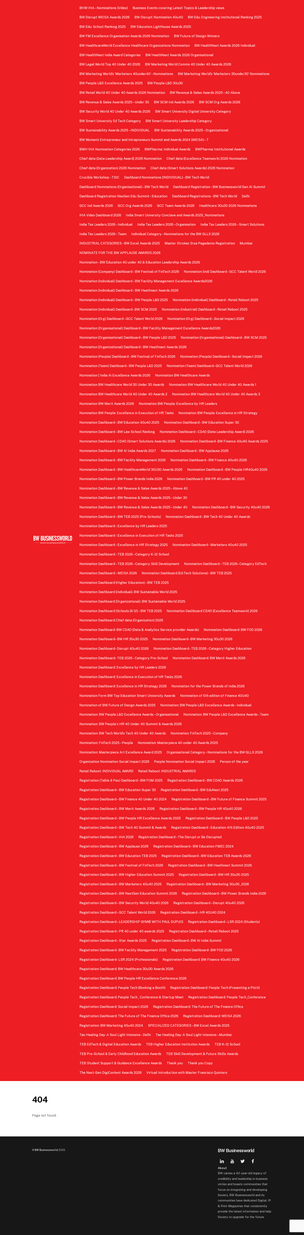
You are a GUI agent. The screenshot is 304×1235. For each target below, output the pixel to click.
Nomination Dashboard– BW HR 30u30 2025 (113, 639)
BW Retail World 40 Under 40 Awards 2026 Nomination (122, 93)
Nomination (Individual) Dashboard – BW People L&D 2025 (123, 300)
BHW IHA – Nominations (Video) (103, 8)
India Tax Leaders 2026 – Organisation (166, 224)
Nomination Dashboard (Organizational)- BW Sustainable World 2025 (132, 601)
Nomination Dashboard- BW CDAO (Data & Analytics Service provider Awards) (139, 630)
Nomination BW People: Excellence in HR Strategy (217, 413)
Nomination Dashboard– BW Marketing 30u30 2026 (192, 639)
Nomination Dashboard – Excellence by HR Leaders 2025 (123, 526)
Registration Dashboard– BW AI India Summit (186, 941)
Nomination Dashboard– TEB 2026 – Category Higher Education (202, 649)
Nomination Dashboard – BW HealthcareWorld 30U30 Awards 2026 (130, 470)
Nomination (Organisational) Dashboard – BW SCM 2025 (224, 338)
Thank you (175, 1063)
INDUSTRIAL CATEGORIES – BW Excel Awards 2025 (119, 243)
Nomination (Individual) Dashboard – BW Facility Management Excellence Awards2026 (145, 281)
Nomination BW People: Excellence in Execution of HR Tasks (126, 413)
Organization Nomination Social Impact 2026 (114, 762)
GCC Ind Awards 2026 (96, 206)
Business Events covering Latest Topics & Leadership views (178, 8)
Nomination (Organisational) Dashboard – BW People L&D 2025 (127, 338)
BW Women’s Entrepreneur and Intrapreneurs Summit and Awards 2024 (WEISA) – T (144, 140)
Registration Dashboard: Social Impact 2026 (113, 1007)
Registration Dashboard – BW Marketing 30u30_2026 (207, 884)
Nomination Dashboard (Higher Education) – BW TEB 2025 (124, 583)
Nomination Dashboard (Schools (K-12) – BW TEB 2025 (120, 611)
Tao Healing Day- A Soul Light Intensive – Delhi (115, 1035)
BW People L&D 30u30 (165, 83)
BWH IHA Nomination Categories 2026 (109, 149)
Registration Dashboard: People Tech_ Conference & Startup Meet (131, 997)
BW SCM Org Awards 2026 (219, 102)
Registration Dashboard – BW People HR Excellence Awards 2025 (130, 818)
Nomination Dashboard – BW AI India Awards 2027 (117, 451)
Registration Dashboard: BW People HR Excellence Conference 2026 (133, 978)
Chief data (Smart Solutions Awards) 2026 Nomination (192, 168)
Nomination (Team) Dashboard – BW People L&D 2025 (120, 366)
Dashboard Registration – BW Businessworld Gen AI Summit (219, 187)
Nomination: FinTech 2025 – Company (199, 733)
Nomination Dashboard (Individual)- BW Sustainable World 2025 (128, 592)
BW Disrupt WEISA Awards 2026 (104, 17)
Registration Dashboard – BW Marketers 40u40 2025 (120, 884)
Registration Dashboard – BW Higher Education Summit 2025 (126, 875)
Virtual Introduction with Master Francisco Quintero (186, 1073)
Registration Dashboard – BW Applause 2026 (113, 846)
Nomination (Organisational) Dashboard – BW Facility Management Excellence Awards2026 (149, 328)
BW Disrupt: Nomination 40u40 (158, 17)
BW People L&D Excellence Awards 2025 (111, 83)
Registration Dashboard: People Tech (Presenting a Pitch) (215, 988)
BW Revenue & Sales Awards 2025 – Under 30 (114, 102)
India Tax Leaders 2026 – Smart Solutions (232, 224)
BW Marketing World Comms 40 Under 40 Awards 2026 (188, 64)
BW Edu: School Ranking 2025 (102, 27)
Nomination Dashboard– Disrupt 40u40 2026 (114, 649)
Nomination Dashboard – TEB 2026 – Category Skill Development (129, 564)
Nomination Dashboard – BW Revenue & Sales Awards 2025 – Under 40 (133, 507)
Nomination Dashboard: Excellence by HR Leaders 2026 (122, 667)
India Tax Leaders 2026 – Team (103, 234)
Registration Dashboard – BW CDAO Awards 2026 (205, 780)
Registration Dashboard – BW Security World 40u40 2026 (124, 903)
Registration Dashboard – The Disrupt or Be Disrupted (179, 837)
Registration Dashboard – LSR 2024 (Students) (224, 922)
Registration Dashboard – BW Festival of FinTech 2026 (121, 865)
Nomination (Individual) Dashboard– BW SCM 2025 (118, 309)
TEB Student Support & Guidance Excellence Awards (120, 1063)
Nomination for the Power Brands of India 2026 (208, 686)
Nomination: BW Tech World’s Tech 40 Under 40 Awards (122, 733)
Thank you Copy (200, 1063)
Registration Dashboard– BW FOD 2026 (201, 950)
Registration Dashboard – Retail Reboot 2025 (204, 931)
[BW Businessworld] (52, 542)
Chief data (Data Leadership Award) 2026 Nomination (120, 159)
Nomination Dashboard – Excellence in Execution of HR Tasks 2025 (131, 536)
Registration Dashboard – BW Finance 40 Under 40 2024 (123, 799)
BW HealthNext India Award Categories (110, 55)
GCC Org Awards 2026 (135, 206)
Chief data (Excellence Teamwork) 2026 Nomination (206, 159)
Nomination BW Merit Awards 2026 (106, 404)
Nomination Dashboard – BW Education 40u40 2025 (119, 422)
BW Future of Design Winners (197, 36)
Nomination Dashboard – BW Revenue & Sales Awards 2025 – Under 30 (133, 498)
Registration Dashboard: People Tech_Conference (227, 997)
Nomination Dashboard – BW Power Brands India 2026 (120, 479)
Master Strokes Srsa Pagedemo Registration (200, 243)
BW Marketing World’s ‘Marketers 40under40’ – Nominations (126, 74)
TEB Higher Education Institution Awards (178, 1044)
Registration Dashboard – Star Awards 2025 (113, 941)
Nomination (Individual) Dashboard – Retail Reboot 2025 (215, 300)
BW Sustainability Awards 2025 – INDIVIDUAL (114, 130)
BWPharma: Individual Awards (167, 149)
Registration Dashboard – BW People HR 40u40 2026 (200, 809)
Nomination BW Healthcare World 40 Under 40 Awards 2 (123, 394)
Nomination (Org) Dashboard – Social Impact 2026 (205, 319)
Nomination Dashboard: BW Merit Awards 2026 (209, 658)
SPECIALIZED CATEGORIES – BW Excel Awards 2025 (189, 1026)
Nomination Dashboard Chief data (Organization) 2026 (121, 620)
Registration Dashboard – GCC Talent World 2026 (117, 912)
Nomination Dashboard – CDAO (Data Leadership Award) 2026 (207, 432)
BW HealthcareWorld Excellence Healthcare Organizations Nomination (134, 46)
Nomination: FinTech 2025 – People (106, 743)
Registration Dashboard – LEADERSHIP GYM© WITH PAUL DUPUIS (131, 922)
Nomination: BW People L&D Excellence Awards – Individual (205, 705)
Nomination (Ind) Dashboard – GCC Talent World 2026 (225, 272)
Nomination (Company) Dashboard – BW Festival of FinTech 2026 (129, 272)
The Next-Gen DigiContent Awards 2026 (110, 1073)
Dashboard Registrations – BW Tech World (204, 196)
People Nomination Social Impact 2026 (184, 762)
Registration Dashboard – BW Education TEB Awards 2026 (206, 856)
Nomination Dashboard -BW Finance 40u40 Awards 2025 (224, 441)
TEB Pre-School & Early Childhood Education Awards (120, 1054)
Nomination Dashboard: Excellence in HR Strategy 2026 (123, 686)
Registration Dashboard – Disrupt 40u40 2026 (208, 903)
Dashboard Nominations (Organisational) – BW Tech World (123, 187)
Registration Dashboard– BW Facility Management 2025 (123, 950)
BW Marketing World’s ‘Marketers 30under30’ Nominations (223, 74)
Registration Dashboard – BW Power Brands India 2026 (224, 893)
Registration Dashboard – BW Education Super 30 (117, 790)
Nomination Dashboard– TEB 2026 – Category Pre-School (123, 658)
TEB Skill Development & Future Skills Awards (202, 1054)
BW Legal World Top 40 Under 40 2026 (109, 64)
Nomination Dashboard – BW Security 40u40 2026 (231, 507)
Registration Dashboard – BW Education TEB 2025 (118, 856)
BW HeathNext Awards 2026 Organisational (179, 55)
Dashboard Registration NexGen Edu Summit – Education (123, 196)
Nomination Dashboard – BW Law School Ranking (117, 432)
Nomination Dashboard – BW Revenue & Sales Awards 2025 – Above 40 (133, 488)
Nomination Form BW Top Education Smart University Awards (127, 696)
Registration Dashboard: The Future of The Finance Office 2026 (128, 1016)
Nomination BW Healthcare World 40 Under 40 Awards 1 (212, 385)
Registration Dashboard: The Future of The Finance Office (198, 1007)
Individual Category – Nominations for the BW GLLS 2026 (175, 234)
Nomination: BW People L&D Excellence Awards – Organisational (129, 714)
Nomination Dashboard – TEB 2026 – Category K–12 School (124, 554)
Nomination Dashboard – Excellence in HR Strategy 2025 (123, 545)
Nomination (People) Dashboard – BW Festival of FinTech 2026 (127, 357)
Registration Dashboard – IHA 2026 (106, 837)
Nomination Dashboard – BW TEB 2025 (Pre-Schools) (120, 517)
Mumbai (246, 243)
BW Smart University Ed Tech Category (110, 121)
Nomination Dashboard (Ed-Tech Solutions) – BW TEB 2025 (187, 573)
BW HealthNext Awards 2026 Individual (224, 46)
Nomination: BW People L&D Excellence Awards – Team (226, 714)
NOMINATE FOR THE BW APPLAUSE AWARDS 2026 (119, 253)
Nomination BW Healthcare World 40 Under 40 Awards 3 (216, 394)
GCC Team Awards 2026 (175, 206)
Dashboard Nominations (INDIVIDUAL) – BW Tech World (166, 177)
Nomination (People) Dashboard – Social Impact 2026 (221, 357)
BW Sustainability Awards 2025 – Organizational (191, 130)
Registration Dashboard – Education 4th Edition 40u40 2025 (217, 828)
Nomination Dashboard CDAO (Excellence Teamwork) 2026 (212, 611)
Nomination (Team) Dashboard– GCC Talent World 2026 (209, 366)
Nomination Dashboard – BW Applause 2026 (195, 451)
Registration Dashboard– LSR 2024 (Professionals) (118, 960)
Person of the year (234, 762)
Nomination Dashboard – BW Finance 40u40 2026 (208, 460)
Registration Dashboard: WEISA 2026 (212, 1016)
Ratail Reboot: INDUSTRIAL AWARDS (167, 771)
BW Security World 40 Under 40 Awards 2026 (114, 111)
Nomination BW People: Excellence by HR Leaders (178, 404)
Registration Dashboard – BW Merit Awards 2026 (117, 809)
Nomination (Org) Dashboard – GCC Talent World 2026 (121, 319)
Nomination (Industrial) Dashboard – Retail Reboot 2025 (205, 309)
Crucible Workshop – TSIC (99, 177)
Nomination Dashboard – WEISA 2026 (108, 573)
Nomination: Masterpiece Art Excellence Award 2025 (120, 752)
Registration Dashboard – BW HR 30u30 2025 (214, 875)
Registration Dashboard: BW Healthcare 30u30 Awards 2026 (126, 969)
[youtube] (232, 1160)
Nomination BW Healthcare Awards (182, 375)
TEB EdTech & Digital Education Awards (110, 1044)
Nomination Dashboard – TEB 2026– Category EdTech (225, 564)
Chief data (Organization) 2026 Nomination (112, 168)
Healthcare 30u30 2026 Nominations (228, 206)
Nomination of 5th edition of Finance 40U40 (214, 696)
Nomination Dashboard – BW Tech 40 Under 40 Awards (208, 517)
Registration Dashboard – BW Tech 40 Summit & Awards (122, 828)
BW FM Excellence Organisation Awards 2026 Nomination (124, 36)
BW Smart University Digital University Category (193, 111)
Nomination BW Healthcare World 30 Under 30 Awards (121, 385)
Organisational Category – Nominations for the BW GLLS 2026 (215, 752)
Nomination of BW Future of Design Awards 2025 (117, 705)
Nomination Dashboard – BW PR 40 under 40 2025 (206, 479)
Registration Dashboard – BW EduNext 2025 (195, 790)
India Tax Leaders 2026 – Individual (106, 224)
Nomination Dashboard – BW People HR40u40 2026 (227, 470)
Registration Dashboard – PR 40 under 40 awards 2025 (121, 931)
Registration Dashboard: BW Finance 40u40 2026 (201, 960)
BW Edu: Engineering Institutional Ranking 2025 (225, 17)
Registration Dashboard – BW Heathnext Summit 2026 (210, 865)
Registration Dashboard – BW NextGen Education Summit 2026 (128, 893)
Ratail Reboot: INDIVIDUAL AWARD (106, 771)
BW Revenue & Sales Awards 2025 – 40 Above (205, 93)
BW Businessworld (46, 1150)
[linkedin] (222, 1160)
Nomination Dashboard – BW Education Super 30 (201, 422)
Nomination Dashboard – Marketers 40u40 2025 (209, 545)
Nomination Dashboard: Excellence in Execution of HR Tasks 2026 (130, 677)
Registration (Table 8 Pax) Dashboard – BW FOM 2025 (121, 780)
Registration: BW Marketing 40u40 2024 (111, 1026)
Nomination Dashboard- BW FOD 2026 (233, 630)
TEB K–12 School (227, 1044)
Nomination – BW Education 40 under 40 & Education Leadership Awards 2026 (140, 262)
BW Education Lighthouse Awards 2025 (160, 27)
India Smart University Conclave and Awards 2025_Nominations (175, 215)
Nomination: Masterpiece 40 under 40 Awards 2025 (178, 743)
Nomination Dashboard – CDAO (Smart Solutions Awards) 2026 (127, 441)
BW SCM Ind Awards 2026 (174, 102)
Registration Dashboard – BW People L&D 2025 (222, 818)
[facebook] (253, 1160)
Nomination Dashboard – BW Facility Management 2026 (122, 460)
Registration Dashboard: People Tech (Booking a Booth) (122, 988)
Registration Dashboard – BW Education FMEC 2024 (193, 846)
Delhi (246, 196)
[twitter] (242, 1160)
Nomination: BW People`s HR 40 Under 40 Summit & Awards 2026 (130, 724)
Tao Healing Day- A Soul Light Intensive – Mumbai (194, 1035)
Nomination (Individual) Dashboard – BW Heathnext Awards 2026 (128, 290)
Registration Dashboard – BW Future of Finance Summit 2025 (219, 799)
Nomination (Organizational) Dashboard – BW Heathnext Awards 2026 (133, 347)
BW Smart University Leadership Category (179, 121)
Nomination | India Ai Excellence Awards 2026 (114, 375)
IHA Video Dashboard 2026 (100, 215)
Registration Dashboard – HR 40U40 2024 (192, 912)
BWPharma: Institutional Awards (220, 149)
